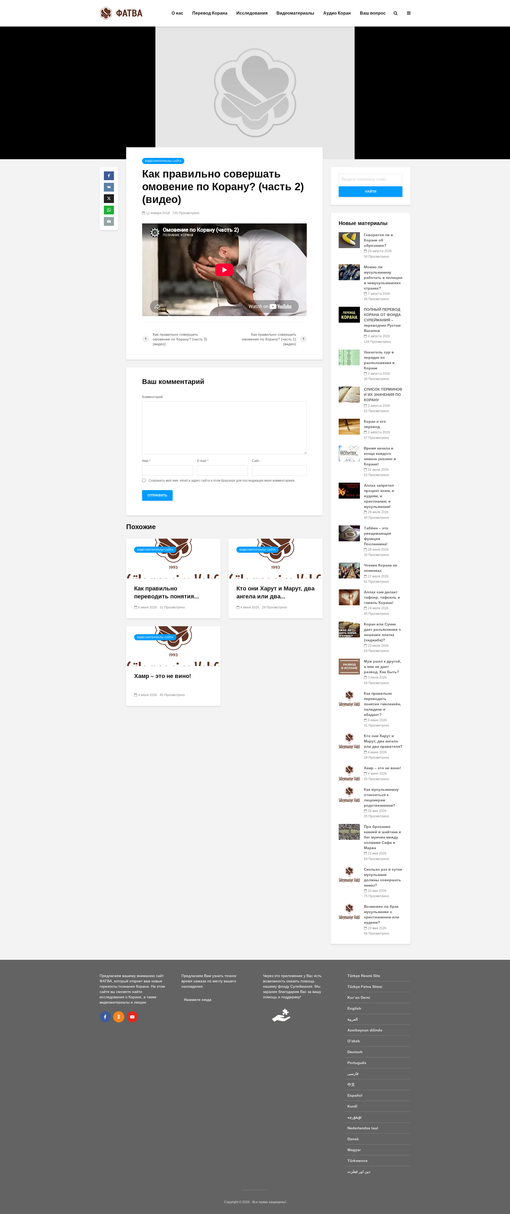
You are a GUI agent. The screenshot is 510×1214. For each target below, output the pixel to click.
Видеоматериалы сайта (163, 160)
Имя (146, 461)
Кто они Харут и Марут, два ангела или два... (275, 592)
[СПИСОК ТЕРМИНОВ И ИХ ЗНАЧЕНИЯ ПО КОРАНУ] (349, 394)
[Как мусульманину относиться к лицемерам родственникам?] (349, 794)
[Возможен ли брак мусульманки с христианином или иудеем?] (349, 911)
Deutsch (355, 1052)
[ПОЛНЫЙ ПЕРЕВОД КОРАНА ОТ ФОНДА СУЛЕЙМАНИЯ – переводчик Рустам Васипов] (349, 314)
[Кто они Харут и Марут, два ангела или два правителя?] (275, 558)
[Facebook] (105, 1016)
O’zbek (353, 1041)
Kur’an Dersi (358, 997)
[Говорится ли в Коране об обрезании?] (349, 240)
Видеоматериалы (295, 13)
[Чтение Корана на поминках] (349, 570)
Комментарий (152, 397)
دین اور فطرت (358, 1171)
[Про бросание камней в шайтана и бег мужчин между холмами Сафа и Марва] (349, 832)
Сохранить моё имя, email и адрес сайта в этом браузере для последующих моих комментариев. (221, 480)
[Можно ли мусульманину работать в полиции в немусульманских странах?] (349, 272)
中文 (351, 1084)
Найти (370, 191)
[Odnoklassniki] (118, 1016)
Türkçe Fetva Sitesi (364, 986)
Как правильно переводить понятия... (166, 592)
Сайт (256, 461)
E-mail (203, 461)
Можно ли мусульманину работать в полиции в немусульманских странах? (383, 277)
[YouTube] (132, 1016)
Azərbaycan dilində (364, 1030)
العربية (352, 1019)
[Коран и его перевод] (349, 426)
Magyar (354, 1150)
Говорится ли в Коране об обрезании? (378, 240)
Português (356, 1063)
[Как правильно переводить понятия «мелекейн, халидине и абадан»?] (173, 558)
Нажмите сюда (197, 999)
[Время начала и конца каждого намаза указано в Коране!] (349, 453)
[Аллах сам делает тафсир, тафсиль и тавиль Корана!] (349, 597)
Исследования (251, 13)
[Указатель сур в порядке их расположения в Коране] (349, 357)
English (354, 1008)
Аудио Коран (337, 13)
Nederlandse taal (362, 1128)
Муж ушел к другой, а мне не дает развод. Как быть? (382, 666)
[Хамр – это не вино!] (173, 645)
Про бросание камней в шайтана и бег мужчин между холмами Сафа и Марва (382, 837)
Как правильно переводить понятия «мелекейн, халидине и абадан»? (382, 704)
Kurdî (352, 1106)
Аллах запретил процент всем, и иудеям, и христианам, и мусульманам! (379, 496)
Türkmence (357, 1161)
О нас (177, 13)
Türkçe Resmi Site (363, 976)
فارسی (353, 1074)
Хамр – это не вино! (162, 676)
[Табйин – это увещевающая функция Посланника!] (349, 533)
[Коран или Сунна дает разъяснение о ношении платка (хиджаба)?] (349, 629)
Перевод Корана (209, 13)
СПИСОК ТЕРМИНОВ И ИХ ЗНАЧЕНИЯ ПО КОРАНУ (383, 394)
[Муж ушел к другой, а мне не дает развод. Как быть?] (349, 666)
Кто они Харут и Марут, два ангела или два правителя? (383, 741)
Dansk (353, 1139)
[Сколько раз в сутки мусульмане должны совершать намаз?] (349, 874)
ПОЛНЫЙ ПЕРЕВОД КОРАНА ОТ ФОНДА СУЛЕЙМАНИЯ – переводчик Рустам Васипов (382, 320)
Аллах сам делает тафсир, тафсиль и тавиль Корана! (382, 597)
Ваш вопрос (373, 13)
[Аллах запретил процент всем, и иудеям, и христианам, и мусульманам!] (349, 490)
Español (354, 1095)
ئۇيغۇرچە (354, 1117)
